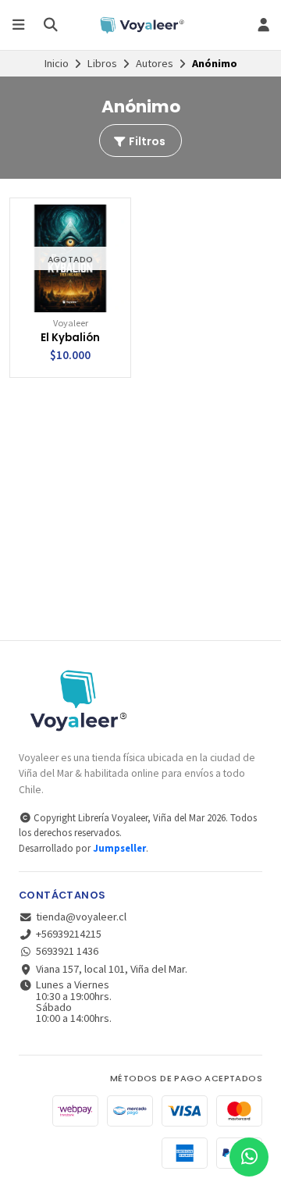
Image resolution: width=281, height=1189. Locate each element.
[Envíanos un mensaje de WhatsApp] (249, 1157)
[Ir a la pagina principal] (140, 25)
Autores (154, 63)
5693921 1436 (67, 950)
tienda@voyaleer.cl (81, 916)
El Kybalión (70, 338)
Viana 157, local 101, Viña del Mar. (111, 968)
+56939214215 (68, 933)
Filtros (145, 141)
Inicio (56, 63)
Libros (102, 63)
